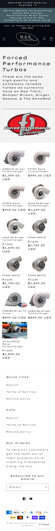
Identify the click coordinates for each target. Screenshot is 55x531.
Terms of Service (21, 392)
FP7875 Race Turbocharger (12, 204)
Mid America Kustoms (26, 523)
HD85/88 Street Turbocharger (39, 312)
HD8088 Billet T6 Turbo (14, 312)
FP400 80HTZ (37, 237)
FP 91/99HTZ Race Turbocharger (12, 343)
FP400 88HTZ (37, 275)
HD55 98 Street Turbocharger (39, 204)
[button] (3, 39)
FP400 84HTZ (11, 275)
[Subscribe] (45, 487)
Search (12, 385)
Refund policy (18, 398)
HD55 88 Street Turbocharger (13, 238)
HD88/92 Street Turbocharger (13, 170)
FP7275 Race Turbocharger (38, 170)
